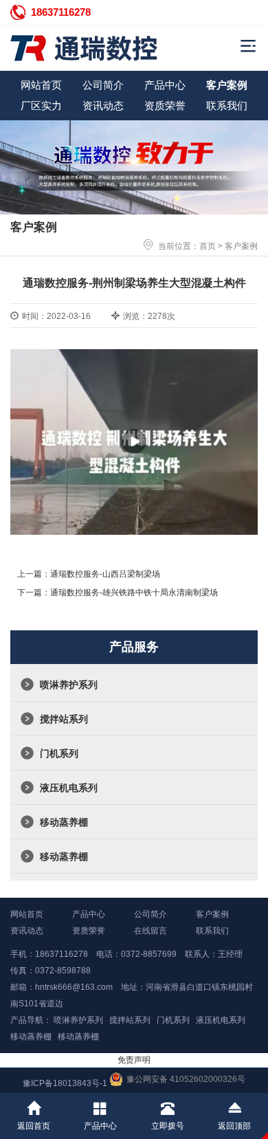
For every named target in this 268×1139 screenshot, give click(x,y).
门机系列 (59, 753)
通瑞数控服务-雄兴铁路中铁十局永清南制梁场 (134, 592)
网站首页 (41, 85)
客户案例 (226, 85)
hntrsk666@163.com (74, 987)
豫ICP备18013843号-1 (65, 1083)
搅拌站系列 (64, 719)
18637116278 (61, 12)
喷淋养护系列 (69, 684)
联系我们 (226, 105)
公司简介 (103, 85)
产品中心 (165, 85)
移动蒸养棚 (64, 822)
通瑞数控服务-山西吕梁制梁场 (105, 574)
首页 (207, 246)
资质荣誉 (165, 105)
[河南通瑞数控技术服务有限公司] (103, 48)
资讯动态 (103, 105)
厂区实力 (41, 105)
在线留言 (150, 931)
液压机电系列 (69, 787)
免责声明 (134, 1060)
